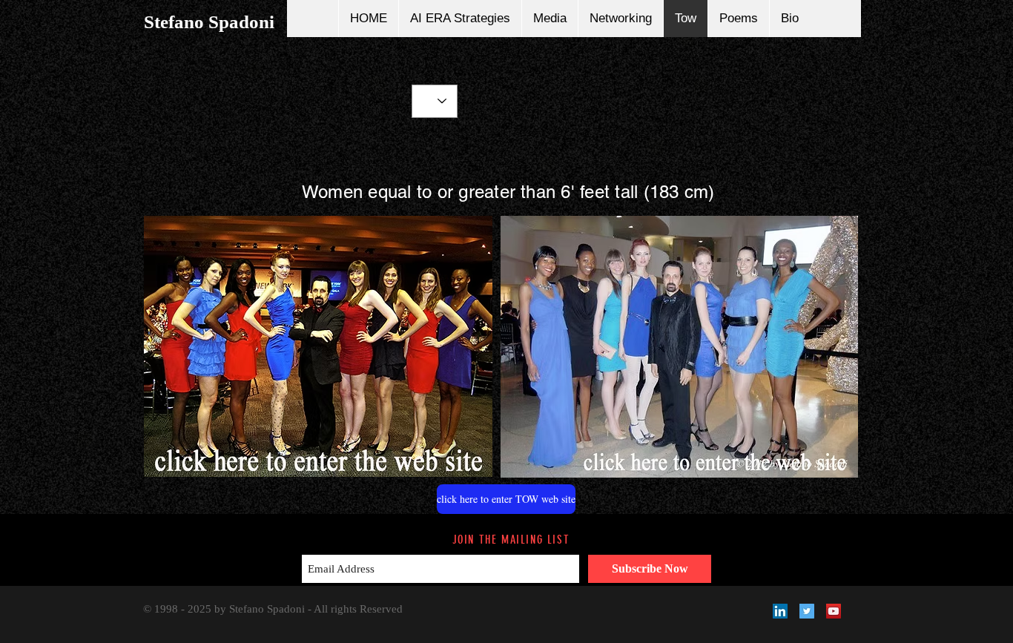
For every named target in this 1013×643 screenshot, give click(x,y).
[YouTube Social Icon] (833, 611)
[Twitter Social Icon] (806, 611)
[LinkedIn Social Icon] (780, 611)
